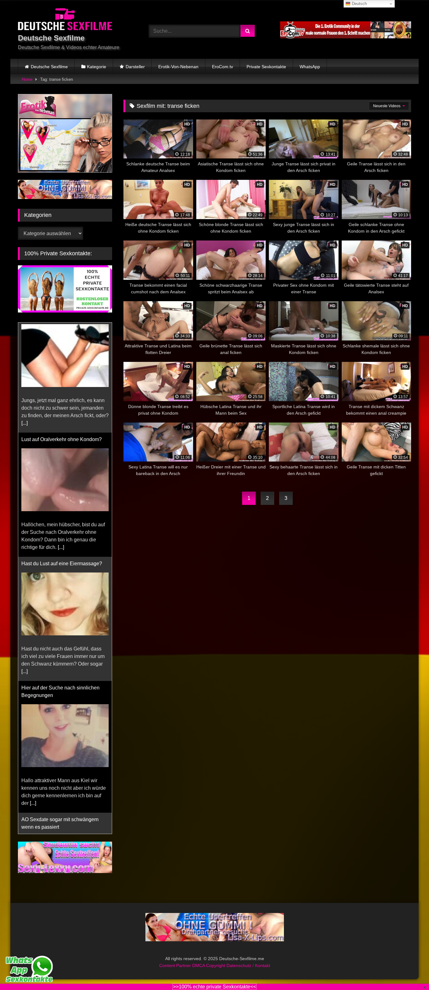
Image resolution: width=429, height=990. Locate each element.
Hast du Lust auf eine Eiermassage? (61, 453)
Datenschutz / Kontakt (248, 965)
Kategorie (96, 66)
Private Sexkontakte (266, 66)
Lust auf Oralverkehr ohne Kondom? (61, 329)
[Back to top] (409, 971)
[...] (61, 437)
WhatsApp (310, 66)
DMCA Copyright (209, 965)
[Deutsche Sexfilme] (65, 20)
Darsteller (135, 66)
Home (27, 79)
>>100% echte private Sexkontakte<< (214, 986)
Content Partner (175, 965)
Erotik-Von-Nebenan (178, 66)
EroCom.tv (222, 66)
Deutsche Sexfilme (49, 66)
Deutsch (358, 3)
